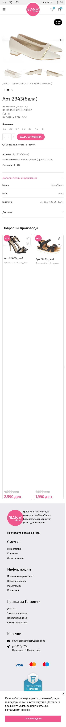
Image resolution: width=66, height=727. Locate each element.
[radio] (4, 128)
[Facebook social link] (14, 165)
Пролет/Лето (19, 83)
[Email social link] (18, 165)
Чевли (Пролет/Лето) (41, 83)
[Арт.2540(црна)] (17, 244)
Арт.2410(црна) (45, 258)
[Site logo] (33, 9)
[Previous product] (4, 90)
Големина (7, 124)
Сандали (23, 262)
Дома (5, 83)
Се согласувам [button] (33, 718)
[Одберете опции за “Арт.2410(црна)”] (59, 238)
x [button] (63, 693)
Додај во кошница (30, 136)
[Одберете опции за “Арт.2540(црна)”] (27, 238)
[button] (60, 40)
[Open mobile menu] (4, 9)
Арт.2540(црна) (13, 258)
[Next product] (12, 90)
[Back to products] (8, 90)
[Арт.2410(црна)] (48, 245)
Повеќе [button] (25, 709)
